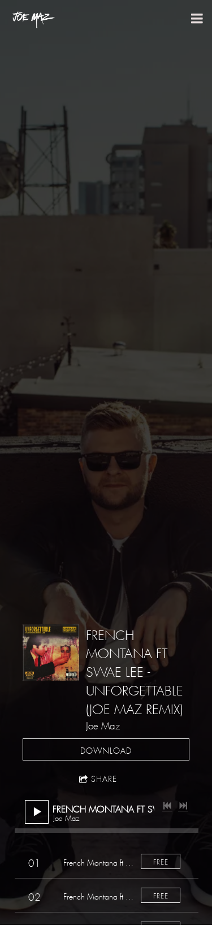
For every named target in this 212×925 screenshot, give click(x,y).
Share (104, 777)
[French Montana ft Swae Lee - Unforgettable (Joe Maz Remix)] (51, 652)
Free (160, 861)
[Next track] (183, 806)
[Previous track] (167, 806)
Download (106, 749)
